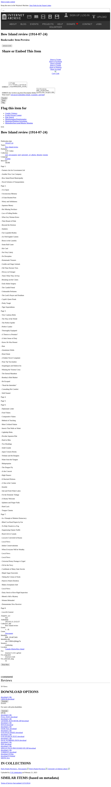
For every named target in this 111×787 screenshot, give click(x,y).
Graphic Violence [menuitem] (11, 113)
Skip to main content (8, 2)
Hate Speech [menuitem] (9, 117)
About (13, 23)
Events (34, 23)
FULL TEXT (9, 717)
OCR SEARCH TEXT (12, 736)
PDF (6, 744)
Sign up (75, 15)
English (7, 159)
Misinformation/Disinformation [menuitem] (15, 119)
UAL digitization (16, 772)
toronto (45, 155)
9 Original (8, 756)
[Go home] (13, 16)
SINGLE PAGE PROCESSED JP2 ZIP (18, 748)
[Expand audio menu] (50, 16)
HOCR (7, 725)
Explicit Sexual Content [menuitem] (13, 115)
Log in (85, 15)
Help (60, 23)
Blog (23, 23)
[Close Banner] (3, 10)
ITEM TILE (9, 729)
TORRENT (8, 752)
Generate (4, 701)
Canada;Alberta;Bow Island (14, 649)
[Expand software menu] (57, 16)
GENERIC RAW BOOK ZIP (15, 721)
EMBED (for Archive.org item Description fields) (19, 93)
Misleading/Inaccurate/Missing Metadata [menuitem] (19, 123)
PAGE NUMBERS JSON (13, 740)
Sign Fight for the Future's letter (40, 5)
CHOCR (7, 699)
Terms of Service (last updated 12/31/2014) (15, 783)
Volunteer (55, 26)
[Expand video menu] (43, 16)
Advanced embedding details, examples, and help (27, 95)
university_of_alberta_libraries (31, 155)
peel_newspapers (11, 155)
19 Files (7, 754)
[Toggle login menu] (66, 15)
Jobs (99, 23)
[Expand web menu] (29, 16)
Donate (71, 23)
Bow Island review (11, 147)
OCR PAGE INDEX (12, 732)
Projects (48, 23)
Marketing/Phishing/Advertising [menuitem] (16, 121)
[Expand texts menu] (36, 16)
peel (19, 155)
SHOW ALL (5, 758)
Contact (87, 23)
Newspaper (9, 633)
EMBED (5, 87)
